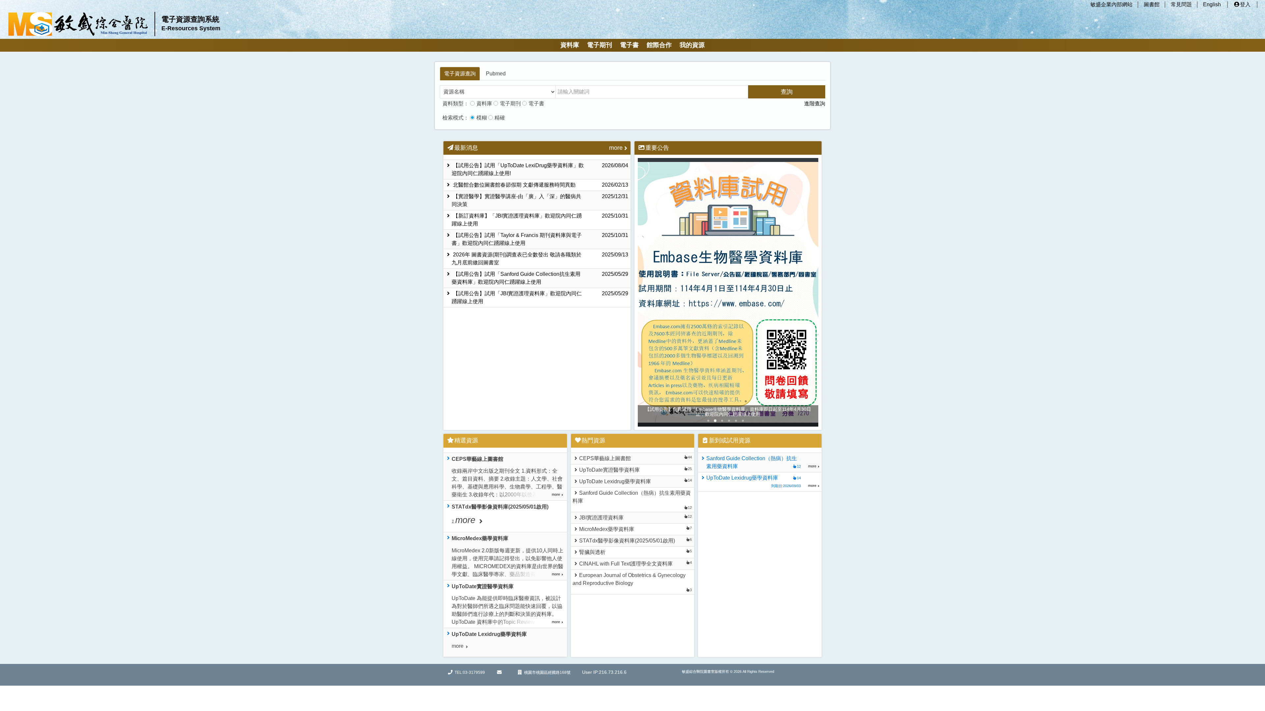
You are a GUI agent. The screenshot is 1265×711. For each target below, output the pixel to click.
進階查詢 (814, 103)
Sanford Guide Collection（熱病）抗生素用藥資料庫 (632, 497)
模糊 (481, 117)
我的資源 (692, 44)
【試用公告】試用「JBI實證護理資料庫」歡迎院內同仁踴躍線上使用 (540, 297)
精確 (499, 117)
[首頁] (78, 24)
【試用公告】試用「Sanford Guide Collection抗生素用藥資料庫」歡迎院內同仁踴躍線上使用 (540, 278)
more (616, 148)
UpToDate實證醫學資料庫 (609, 470)
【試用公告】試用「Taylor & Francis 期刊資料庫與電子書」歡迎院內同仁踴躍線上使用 (540, 239)
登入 (1245, 4)
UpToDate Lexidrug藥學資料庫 (615, 481)
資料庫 (569, 44)
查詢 (787, 92)
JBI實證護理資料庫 (601, 517)
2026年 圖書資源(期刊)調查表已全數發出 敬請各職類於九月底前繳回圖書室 (540, 258)
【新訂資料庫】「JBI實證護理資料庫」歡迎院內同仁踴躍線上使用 (540, 219)
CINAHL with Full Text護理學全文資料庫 (626, 563)
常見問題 (1181, 4)
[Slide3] (729, 421)
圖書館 (1152, 4)
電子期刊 (599, 44)
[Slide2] (722, 421)
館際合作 (659, 44)
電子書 (629, 44)
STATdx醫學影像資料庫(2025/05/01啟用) (627, 540)
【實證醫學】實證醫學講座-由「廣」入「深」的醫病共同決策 (540, 200)
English (1212, 4)
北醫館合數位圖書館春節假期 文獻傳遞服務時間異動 (540, 185)
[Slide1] (715, 420)
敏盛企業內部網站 (1111, 4)
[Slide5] (743, 421)
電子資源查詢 (460, 73)
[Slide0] (708, 421)
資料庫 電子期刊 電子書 (510, 103)
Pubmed (496, 73)
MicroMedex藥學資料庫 (606, 529)
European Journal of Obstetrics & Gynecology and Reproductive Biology (629, 579)
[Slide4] (736, 421)
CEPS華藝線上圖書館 (605, 458)
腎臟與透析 (592, 552)
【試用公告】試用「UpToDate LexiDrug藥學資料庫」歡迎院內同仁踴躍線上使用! (540, 169)
